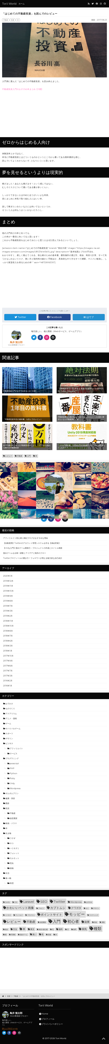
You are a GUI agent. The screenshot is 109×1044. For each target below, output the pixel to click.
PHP (12, 768)
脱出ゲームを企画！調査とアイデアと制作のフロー (24, 553)
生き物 (8, 833)
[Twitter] (93, 3)
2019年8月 (8, 601)
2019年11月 (8, 586)
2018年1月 (7, 651)
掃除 (103, 922)
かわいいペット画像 (20, 908)
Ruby (12, 778)
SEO (43, 902)
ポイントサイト (51, 914)
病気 (84, 929)
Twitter (59, 902)
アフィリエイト (16, 748)
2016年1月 (7, 685)
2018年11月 (8, 621)
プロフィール (48, 1019)
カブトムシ (58, 908)
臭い (34, 934)
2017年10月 (8, 656)
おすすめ (89, 902)
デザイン (9, 738)
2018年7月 (8, 636)
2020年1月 (7, 576)
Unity (12, 783)
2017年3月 (7, 676)
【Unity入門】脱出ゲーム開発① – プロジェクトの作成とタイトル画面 (32, 548)
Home (45, 1014)
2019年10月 (8, 591)
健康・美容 (10, 798)
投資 (12, 20)
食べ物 (8, 878)
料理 (12, 883)
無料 (61, 929)
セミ (87, 908)
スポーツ (9, 733)
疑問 (74, 929)
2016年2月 (7, 680)
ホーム (22, 3)
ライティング (93, 915)
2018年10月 (8, 626)
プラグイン (31, 915)
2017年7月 (7, 670)
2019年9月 (8, 596)
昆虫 (12, 863)
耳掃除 (13, 935)
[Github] (105, 3)
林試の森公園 (43, 929)
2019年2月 (7, 616)
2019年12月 (8, 581)
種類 (97, 928)
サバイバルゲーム (13, 728)
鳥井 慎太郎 (16, 342)
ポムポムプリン (12, 793)
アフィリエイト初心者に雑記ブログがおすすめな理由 (25, 538)
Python (13, 773)
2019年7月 (8, 606)
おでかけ (9, 703)
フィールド (19, 915)
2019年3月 (8, 611)
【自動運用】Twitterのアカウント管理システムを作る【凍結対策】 (31, 543)
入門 (29, 456)
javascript (14, 763)
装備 (49, 935)
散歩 (6, 929)
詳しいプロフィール (10, 1029)
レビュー (8, 456)
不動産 (5, 20)
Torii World (9, 3)
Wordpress (15, 788)
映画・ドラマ (11, 823)
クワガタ (76, 908)
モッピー (77, 914)
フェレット (14, 853)
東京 (32, 929)
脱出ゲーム (23, 935)
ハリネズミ (14, 848)
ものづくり (10, 708)
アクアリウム (11, 713)
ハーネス (8, 915)
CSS (15, 902)
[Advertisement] (54, 113)
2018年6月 (8, 641)
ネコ (12, 843)
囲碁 (7, 803)
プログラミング (12, 758)
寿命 (95, 922)
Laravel (28, 902)
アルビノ (41, 908)
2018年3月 (8, 646)
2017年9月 (8, 661)
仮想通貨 (13, 818)
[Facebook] (97, 3)
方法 (15, 929)
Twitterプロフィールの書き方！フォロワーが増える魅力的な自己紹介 (32, 558)
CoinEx (7, 902)
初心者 (73, 921)
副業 (87, 921)
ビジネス (9, 743)
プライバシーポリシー (52, 1024)
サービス (13, 753)
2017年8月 (8, 666)
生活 (7, 873)
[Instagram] (101, 3)
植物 (12, 868)
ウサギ (12, 838)
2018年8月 (8, 631)
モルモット (14, 858)
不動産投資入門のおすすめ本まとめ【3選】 (22, 89)
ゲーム (8, 723)
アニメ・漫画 (11, 718)
